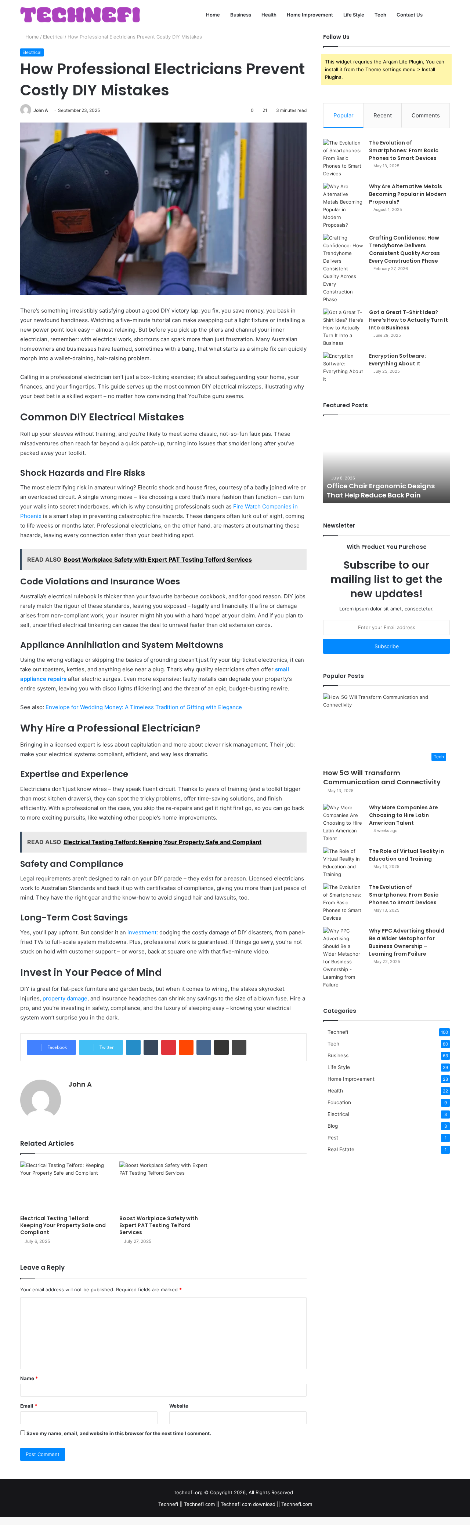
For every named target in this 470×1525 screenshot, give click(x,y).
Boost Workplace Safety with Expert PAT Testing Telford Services (158, 1225)
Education (339, 1102)
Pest (333, 1138)
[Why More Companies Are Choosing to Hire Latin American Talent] (343, 823)
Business (240, 15)
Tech (380, 15)
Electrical (53, 37)
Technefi (338, 1032)
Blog (333, 1126)
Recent (382, 115)
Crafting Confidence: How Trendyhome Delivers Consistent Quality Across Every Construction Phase (404, 249)
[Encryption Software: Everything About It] (343, 367)
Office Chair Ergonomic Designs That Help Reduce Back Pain (381, 490)
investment (141, 932)
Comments (426, 115)
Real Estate (341, 1149)
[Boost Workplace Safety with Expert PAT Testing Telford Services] (163, 1186)
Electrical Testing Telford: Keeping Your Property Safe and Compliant (63, 1225)
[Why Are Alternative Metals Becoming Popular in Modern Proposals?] (343, 206)
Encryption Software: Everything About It (397, 359)
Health (268, 15)
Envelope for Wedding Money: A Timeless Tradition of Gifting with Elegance (144, 707)
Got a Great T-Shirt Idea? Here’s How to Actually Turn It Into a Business (408, 320)
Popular (343, 115)
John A (40, 110)
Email (28, 1406)
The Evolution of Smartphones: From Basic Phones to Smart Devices (403, 150)
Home (213, 15)
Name (29, 1378)
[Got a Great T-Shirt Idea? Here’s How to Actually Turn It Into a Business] (343, 328)
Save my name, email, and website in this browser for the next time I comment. (118, 1433)
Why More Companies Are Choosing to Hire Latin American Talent (403, 815)
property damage (65, 998)
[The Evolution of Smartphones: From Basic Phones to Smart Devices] (343, 158)
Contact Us (410, 15)
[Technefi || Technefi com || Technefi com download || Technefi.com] (80, 14)
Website (178, 1406)
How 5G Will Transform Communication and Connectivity (382, 777)
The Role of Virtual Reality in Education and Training (406, 854)
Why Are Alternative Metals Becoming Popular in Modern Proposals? (407, 194)
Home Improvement (310, 15)
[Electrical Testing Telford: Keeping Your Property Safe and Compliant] (64, 1186)
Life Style (353, 15)
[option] (386, 463)
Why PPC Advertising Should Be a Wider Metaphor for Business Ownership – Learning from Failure (406, 942)
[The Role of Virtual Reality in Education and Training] (343, 862)
